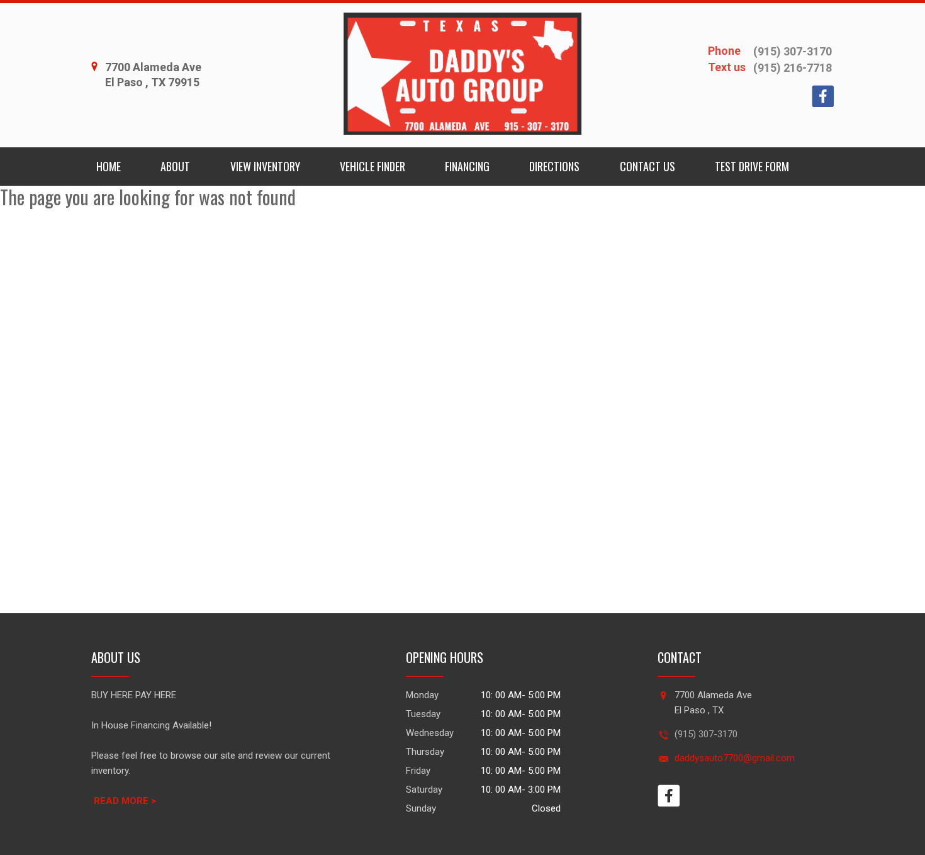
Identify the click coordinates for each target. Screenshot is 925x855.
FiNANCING (467, 166)
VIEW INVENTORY (265, 166)
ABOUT (175, 166)
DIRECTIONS (554, 166)
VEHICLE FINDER (372, 166)
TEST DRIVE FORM (752, 166)
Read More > (125, 801)
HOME (108, 166)
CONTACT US (647, 166)
